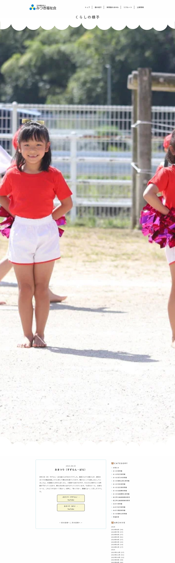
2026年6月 (115, 534)
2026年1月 (115, 547)
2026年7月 (115, 532)
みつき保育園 (117, 471)
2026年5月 (115, 537)
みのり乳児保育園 (119, 507)
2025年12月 (115, 552)
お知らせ (116, 468)
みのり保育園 (117, 504)
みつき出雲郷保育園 (120, 491)
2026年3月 (115, 542)
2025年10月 (115, 557)
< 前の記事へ (65, 522)
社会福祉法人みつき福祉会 (44, 7)
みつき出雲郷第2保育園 (121, 494)
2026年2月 (115, 544)
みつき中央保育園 (119, 484)
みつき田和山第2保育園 (121, 481)
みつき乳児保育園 (119, 474)
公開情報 (140, 7)
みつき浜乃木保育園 (120, 477)
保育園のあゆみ (113, 7)
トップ (87, 7)
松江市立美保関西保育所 (121, 497)
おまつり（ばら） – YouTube (71, 507)
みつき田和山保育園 (120, 514)
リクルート (128, 7)
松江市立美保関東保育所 (121, 500)
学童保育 (116, 517)
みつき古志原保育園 (120, 487)
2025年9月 (115, 560)
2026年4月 (115, 539)
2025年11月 (115, 555)
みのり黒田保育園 (119, 510)
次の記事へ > (77, 522)
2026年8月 (115, 529)
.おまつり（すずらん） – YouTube (71, 498)
